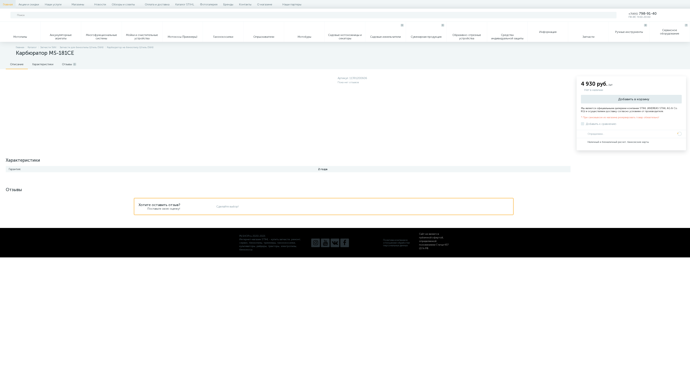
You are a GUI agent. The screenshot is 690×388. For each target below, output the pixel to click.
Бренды (228, 4)
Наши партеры (291, 4)
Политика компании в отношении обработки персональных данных (396, 243)
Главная (8, 4)
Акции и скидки (29, 4)
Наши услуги (53, 4)
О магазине (264, 4)
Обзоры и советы (123, 4)
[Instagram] (315, 243)
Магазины (78, 4)
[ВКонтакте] (335, 243)
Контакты (245, 4)
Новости (100, 4)
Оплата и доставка (157, 4)
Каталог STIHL (184, 4)
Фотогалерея (208, 4)
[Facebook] (344, 243)
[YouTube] (325, 243)
